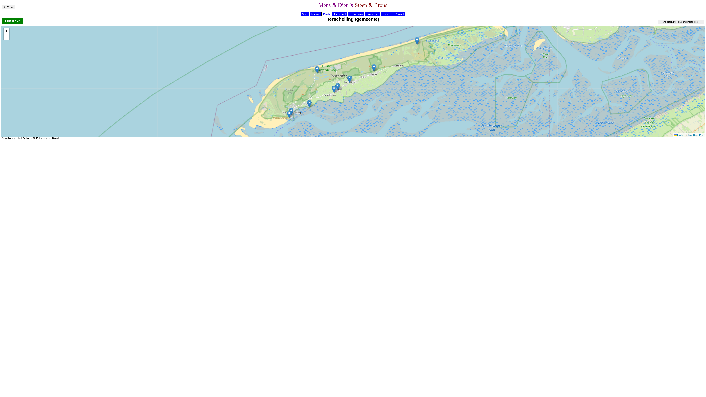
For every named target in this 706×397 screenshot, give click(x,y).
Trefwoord (340, 14)
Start (305, 14)
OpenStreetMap (696, 134)
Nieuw (315, 14)
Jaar (386, 14)
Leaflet (680, 134)
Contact (399, 14)
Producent (372, 14)
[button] (334, 89)
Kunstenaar (356, 14)
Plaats (326, 14)
